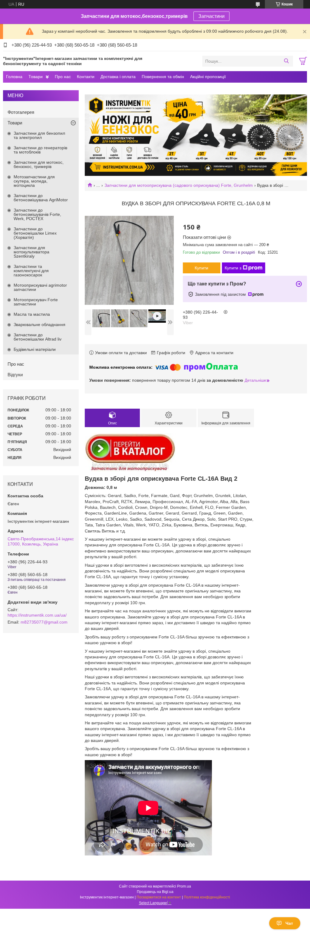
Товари (35, 76)
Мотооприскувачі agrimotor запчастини (40, 287)
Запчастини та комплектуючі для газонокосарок (31, 270)
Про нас (63, 76)
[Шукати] (286, 61)
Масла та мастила (32, 314)
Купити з (233, 267)
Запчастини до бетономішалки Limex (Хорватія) (35, 233)
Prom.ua (184, 886)
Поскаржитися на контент (159, 897)
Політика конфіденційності (207, 897)
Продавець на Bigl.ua (155, 892)
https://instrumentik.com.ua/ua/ (37, 615)
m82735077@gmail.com (44, 622)
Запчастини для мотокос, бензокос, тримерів (39, 164)
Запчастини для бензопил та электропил (39, 135)
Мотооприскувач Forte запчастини (36, 301)
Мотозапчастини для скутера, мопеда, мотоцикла (34, 181)
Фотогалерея (21, 112)
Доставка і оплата (118, 76)
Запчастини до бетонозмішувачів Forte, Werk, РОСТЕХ (37, 214)
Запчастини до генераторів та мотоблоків (40, 149)
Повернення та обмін (163, 76)
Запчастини (211, 16)
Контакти (85, 76)
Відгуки (15, 374)
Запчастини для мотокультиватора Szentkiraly (31, 252)
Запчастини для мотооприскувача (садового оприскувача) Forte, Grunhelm (178, 185)
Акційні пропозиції (208, 76)
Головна (14, 76)
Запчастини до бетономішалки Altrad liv (37, 336)
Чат (289, 923)
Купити (201, 267)
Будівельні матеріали (35, 349)
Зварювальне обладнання (39, 324)
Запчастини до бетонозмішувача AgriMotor (41, 197)
